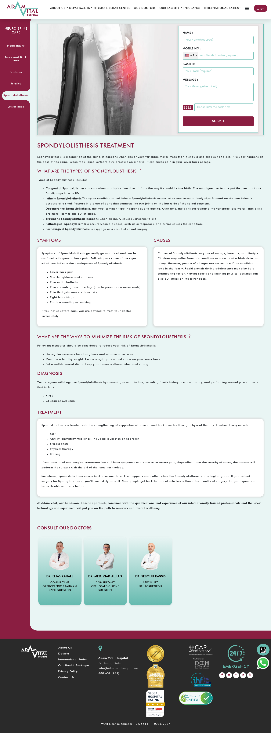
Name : (188, 33)
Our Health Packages (74, 665)
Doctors (64, 653)
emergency (236, 666)
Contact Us (66, 677)
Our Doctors (145, 8)
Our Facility (170, 8)
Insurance (192, 8)
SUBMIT (218, 121)
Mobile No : (192, 48)
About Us (58, 8)
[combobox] (190, 55)
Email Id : (190, 64)
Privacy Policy (68, 671)
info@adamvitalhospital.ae (118, 668)
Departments (80, 8)
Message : (190, 80)
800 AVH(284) (108, 673)
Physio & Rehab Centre (112, 8)
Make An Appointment (60, 610)
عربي (260, 8)
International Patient (222, 8)
